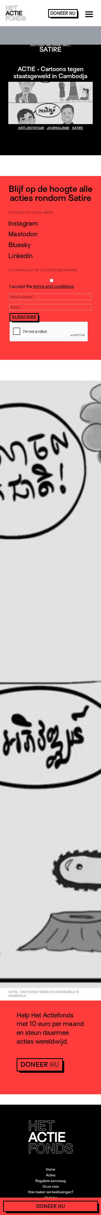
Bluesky (19, 245)
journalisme (58, 128)
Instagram (23, 223)
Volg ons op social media (31, 212)
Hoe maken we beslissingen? (50, 1192)
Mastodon (23, 234)
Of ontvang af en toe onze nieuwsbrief (43, 270)
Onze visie (50, 1187)
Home (50, 1169)
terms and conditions (53, 286)
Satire (77, 128)
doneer (62, 13)
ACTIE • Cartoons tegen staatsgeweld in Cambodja (50, 72)
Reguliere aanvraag (50, 1181)
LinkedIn (20, 256)
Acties (50, 1175)
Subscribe (24, 317)
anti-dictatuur (31, 128)
